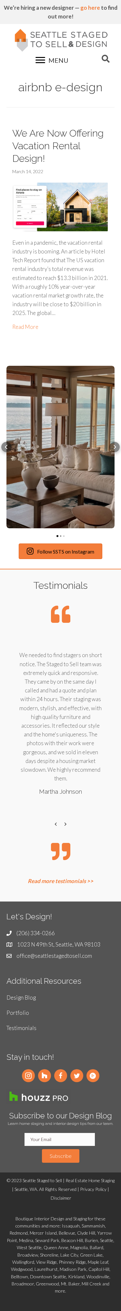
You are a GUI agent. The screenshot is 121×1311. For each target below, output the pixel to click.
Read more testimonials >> (60, 881)
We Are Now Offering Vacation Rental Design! (58, 146)
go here (90, 7)
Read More (25, 326)
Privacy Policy (93, 1189)
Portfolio (17, 1012)
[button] (6, 447)
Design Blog (21, 997)
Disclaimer (61, 1198)
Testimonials (21, 1028)
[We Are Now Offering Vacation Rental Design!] (60, 206)
